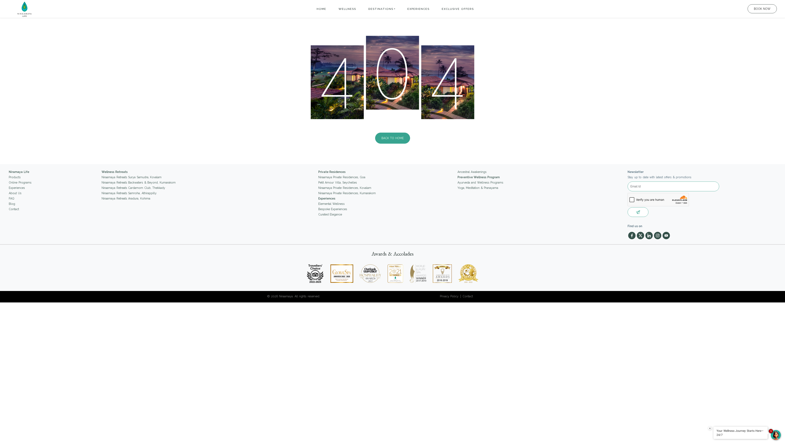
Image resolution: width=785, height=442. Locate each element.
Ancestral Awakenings (472, 172)
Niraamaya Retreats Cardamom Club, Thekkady (133, 187)
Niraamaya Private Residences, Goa (342, 177)
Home (321, 8)
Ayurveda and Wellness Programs (481, 182)
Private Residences (332, 172)
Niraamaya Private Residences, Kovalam (344, 187)
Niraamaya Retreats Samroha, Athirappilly (129, 193)
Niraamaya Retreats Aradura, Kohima (126, 198)
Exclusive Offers (458, 8)
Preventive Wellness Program (479, 177)
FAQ (11, 198)
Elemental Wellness (331, 203)
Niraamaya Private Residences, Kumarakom (347, 193)
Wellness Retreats (115, 172)
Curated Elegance (330, 214)
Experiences (418, 8)
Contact (14, 209)
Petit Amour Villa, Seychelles (337, 182)
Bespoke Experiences (332, 209)
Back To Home (392, 138)
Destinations (380, 8)
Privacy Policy (449, 296)
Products (15, 177)
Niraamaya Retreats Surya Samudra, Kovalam (131, 177)
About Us (15, 193)
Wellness (347, 8)
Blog (12, 203)
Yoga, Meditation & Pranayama (478, 187)
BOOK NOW (762, 8)
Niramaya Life (19, 172)
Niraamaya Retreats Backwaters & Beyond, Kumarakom (139, 182)
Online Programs (20, 182)
